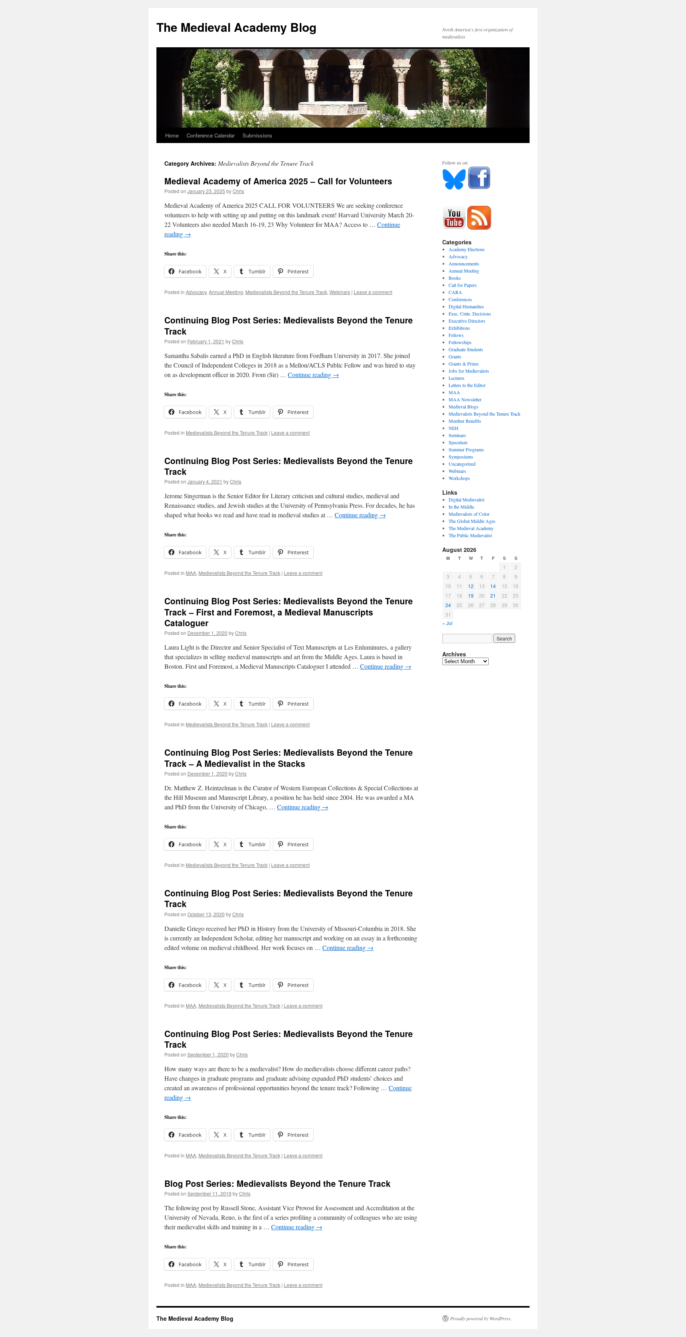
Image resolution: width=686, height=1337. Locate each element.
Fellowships (460, 342)
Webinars (340, 291)
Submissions (257, 135)
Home (172, 135)
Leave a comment (373, 291)
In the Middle (461, 506)
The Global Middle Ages (472, 521)
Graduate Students (466, 349)
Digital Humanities (466, 306)
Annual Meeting (226, 291)
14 (493, 585)
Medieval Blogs (463, 406)
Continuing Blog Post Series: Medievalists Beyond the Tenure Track (288, 325)
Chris (238, 191)
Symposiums (461, 456)
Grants (455, 356)
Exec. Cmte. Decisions (470, 313)
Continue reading (313, 374)
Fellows (456, 335)
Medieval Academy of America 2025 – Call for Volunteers (278, 181)
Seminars (457, 435)
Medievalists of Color (469, 514)
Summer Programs (466, 449)
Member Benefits (465, 421)
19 (471, 595)
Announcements (464, 263)
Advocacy (196, 291)
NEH (454, 428)
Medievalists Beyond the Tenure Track (286, 291)
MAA (191, 572)
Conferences (460, 299)
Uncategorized (462, 464)
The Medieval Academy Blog (236, 26)
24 (448, 605)
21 (493, 595)
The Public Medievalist (470, 535)
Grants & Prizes (464, 363)
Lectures (456, 378)
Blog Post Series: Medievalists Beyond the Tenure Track (277, 1183)
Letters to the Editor (467, 385)
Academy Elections (467, 249)
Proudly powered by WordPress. (481, 1318)
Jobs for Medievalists (469, 371)
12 (471, 585)
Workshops (459, 478)
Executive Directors (467, 320)
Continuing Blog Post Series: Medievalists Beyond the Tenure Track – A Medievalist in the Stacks (288, 757)
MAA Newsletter (465, 399)
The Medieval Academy (471, 528)
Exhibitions (459, 328)
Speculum (458, 442)
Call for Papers (463, 285)
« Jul (447, 622)
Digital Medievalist (466, 499)
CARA (455, 292)
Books (455, 278)
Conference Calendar (211, 135)
